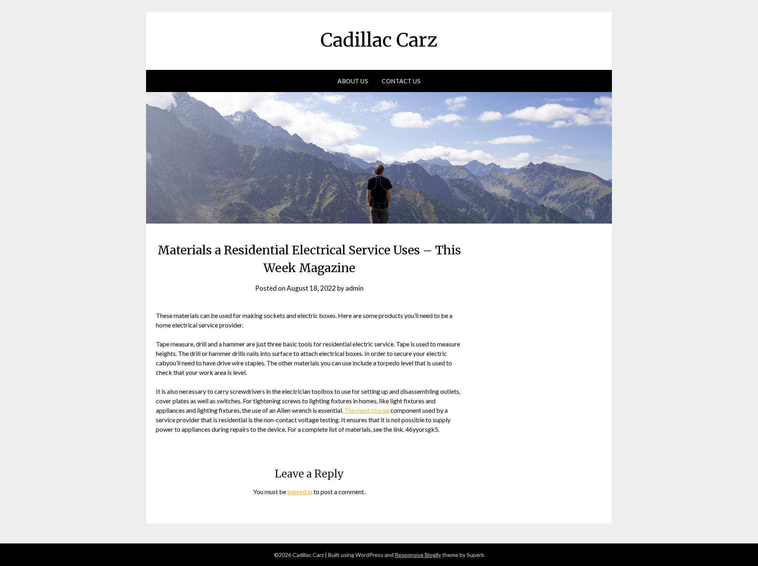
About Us (353, 81)
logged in (299, 491)
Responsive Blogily (418, 554)
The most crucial (366, 410)
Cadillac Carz (379, 40)
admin (354, 288)
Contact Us (401, 81)
